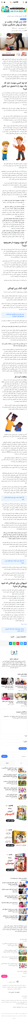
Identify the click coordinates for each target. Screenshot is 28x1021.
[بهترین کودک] (14, 2)
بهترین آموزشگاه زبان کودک (20, 926)
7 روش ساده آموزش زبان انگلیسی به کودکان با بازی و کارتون (9, 768)
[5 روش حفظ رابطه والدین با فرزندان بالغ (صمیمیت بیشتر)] (21, 681)
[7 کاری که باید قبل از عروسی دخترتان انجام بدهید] (7, 681)
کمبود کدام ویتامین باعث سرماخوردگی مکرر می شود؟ (11, 795)
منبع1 (25, 624)
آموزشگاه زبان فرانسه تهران (16, 928)
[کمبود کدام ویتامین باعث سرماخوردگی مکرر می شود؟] (22, 796)
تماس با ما (11, 992)
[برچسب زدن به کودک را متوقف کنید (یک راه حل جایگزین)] (23, 911)
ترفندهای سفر (18, 931)
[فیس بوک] (25, 643)
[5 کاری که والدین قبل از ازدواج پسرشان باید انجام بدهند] (21, 696)
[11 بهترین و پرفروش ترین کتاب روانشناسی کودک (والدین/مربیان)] (22, 776)
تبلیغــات (17, 992)
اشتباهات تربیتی (21, 637)
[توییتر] (21, 643)
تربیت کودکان (10, 16)
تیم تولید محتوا (21, 28)
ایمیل (25, 741)
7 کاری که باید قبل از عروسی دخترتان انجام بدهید (7, 686)
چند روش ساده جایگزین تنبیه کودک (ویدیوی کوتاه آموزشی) (15, 315)
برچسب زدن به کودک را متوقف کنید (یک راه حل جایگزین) (9, 910)
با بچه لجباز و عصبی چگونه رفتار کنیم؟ (7, 702)
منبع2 (22, 624)
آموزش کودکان (18, 16)
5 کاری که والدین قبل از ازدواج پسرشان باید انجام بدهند (21, 703)
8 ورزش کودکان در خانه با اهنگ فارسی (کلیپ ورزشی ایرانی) (10, 788)
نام (26, 736)
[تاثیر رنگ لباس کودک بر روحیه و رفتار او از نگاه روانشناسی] (22, 783)
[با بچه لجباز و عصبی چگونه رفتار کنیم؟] (7, 696)
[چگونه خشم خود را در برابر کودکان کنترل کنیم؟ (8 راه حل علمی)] (23, 918)
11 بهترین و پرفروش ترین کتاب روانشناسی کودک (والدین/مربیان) (10, 775)
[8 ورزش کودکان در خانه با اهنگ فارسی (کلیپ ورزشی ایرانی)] (22, 790)
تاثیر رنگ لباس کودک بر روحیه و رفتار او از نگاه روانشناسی (10, 782)
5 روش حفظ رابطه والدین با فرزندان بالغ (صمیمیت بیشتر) (21, 687)
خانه (24, 16)
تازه (21, 763)
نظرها (7, 763)
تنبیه (12, 637)
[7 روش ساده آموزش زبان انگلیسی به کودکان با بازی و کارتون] (22, 770)
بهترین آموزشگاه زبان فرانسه (12, 929)
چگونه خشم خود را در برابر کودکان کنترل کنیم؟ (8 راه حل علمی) (10, 916)
